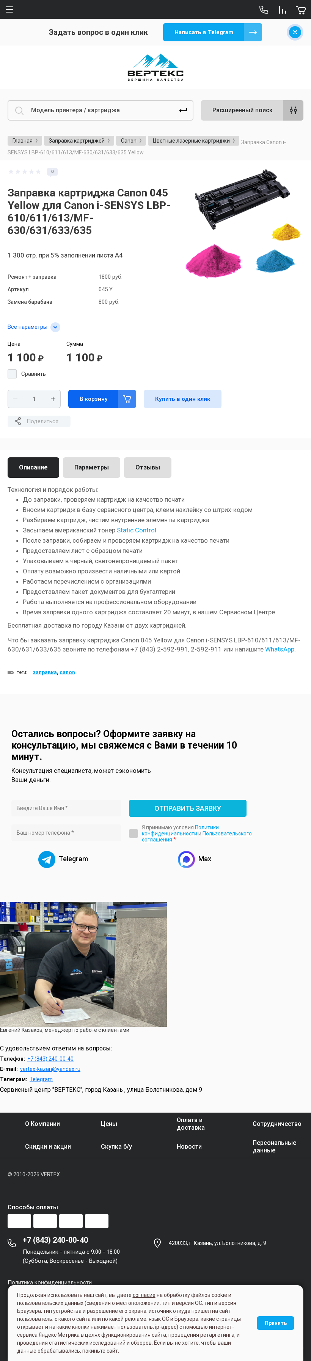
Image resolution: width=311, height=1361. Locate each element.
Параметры (91, 467)
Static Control (136, 530)
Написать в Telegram (203, 32)
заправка (45, 672)
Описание (33, 467)
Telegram (41, 1079)
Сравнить (33, 373)
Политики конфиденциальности (180, 830)
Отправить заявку (187, 808)
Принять (276, 1323)
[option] (244, 227)
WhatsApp (279, 649)
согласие (144, 1295)
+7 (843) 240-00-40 (50, 1059)
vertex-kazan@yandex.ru (50, 1069)
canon (67, 672)
